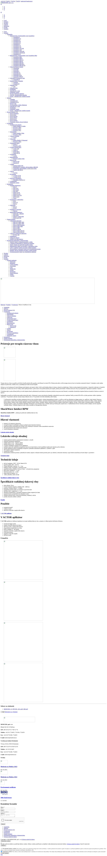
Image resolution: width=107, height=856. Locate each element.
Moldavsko (13, 268)
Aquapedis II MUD (18, 76)
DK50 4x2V (16, 196)
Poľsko (12, 270)
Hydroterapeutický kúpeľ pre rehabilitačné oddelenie (23, 252)
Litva (11, 267)
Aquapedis (15, 69)
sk (4, 6)
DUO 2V (15, 202)
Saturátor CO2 (13, 85)
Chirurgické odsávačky (15, 220)
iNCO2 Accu (13, 119)
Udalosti (6, 24)
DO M (14, 208)
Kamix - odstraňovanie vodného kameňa (20, 96)
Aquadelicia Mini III (18, 62)
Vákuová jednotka (14, 136)
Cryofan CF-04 (17, 175)
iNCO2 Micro (13, 117)
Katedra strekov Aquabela (16, 81)
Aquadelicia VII (17, 47)
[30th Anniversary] (4, 794)
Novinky (6, 23)
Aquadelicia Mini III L (18, 64)
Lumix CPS (16, 148)
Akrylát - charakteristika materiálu (18, 95)
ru (4, 9)
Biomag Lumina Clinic (19, 158)
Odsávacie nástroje (14, 237)
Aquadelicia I (16, 37)
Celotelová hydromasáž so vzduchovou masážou (22, 243)
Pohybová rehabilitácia (15, 178)
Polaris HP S (16, 151)
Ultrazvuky (13, 139)
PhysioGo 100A (17, 134)
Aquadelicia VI (17, 45)
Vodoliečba (9, 34)
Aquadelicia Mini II (18, 61)
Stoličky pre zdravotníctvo (16, 239)
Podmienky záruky (14, 92)
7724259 (17, 1)
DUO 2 (15, 204)
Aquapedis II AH (17, 75)
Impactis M (16, 163)
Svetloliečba (13, 154)
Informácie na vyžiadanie (11, 712)
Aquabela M (16, 83)
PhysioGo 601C (17, 129)
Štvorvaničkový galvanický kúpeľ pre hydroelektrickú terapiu (25, 249)
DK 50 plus (16, 189)
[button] (1, 4)
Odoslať (3, 824)
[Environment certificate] (3, 784)
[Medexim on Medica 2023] (4, 763)
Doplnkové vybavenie (15, 209)
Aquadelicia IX (17, 54)
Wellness (9, 98)
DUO (14, 201)
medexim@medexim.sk (26, 1)
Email (2, 810)
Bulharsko (12, 263)
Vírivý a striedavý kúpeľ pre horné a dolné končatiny (23, 247)
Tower (14, 198)
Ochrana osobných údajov (28, 839)
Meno (2, 807)
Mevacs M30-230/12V (18, 232)
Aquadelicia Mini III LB (19, 65)
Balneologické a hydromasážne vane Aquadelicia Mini (23, 55)
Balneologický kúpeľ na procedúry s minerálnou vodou (23, 246)
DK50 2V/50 (16, 192)
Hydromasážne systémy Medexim (18, 105)
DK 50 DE (16, 215)
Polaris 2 (15, 144)
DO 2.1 (15, 206)
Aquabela (15, 82)
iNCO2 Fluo (13, 115)
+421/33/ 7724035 (5, 1)
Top (2, 854)
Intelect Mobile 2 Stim (18, 133)
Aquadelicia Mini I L (18, 59)
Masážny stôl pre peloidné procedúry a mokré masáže (23, 250)
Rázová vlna (13, 160)
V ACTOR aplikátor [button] (6, 513)
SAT (14, 86)
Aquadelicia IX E (14, 102)
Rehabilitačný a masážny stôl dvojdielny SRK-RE (25, 167)
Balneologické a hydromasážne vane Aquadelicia (22, 35)
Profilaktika (13, 89)
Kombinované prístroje (15, 124)
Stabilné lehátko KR (18, 165)
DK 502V (15, 191)
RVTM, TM (16, 235)
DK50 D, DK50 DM (18, 216)
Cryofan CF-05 (17, 177)
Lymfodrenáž (13, 181)
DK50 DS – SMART (18, 213)
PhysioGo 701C (17, 130)
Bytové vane (13, 103)
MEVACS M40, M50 (18, 222)
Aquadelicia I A (17, 38)
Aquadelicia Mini (17, 57)
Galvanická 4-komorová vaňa (17, 78)
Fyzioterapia (10, 123)
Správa (3, 813)
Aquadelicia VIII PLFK (19, 52)
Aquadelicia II (16, 40)
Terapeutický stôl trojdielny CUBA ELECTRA (25, 168)
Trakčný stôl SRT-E (18, 170)
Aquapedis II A (17, 74)
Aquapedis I (16, 71)
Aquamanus (16, 68)
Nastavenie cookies (5, 841)
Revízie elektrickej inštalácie (17, 93)
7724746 (12, 1)
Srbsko (11, 274)
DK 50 (15, 187)
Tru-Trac (15, 172)
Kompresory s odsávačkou (16, 199)
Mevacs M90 (16, 228)
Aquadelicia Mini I (17, 58)
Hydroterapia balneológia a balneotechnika (17, 240)
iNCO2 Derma (13, 120)
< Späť (2, 712)
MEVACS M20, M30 (18, 223)
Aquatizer (12, 99)
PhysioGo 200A (17, 141)
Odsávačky (13, 205)
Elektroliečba (13, 132)
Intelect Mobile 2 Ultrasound (20, 140)
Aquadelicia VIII (17, 50)
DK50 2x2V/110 (17, 195)
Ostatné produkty (11, 219)
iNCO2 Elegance (14, 113)
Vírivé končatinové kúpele (16, 67)
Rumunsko (12, 271)
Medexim (3, 304)
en (4, 8)
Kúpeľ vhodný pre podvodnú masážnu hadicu (21, 244)
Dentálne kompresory (15, 185)
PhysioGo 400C (17, 146)
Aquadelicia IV (17, 43)
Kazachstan (13, 266)
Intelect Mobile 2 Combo (19, 126)
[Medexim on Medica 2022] (4, 774)
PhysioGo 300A (17, 127)
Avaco (14, 137)
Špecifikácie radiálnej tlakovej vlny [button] (10, 477)
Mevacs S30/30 (17, 229)
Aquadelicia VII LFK (18, 48)
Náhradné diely (14, 88)
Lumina (15, 156)
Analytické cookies (7, 851)
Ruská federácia (14, 273)
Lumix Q (15, 150)
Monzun (15, 211)
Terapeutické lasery (15, 143)
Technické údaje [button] (5, 455)
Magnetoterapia (14, 157)
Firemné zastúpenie (11, 260)
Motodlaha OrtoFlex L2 (19, 180)
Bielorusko (12, 261)
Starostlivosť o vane (15, 91)
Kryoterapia (13, 174)
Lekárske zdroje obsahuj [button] (7, 432)
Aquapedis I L (16, 72)
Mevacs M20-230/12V (18, 230)
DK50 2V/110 (16, 194)
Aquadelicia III (17, 41)
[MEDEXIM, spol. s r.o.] (7, 2)
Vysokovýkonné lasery (15, 147)
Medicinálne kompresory (16, 212)
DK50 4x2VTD (17, 218)
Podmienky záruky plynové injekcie (19, 122)
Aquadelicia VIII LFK (18, 51)
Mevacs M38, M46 (18, 226)
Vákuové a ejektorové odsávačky (18, 233)
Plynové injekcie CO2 (12, 112)
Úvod (5, 20)
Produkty (6, 22)
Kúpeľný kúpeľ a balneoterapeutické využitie (21, 242)
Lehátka (12, 164)
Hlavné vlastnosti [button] (5, 416)
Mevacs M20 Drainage (19, 225)
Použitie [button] (3, 500)
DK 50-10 (15, 188)
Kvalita (5, 27)
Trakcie (12, 171)
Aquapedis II (16, 79)
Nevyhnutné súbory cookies (10, 848)
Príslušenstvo (13, 236)
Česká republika (14, 264)
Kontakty (6, 29)
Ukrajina (12, 276)
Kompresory (10, 184)
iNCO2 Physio (13, 116)
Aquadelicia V (16, 44)
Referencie (6, 26)
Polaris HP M (16, 153)
